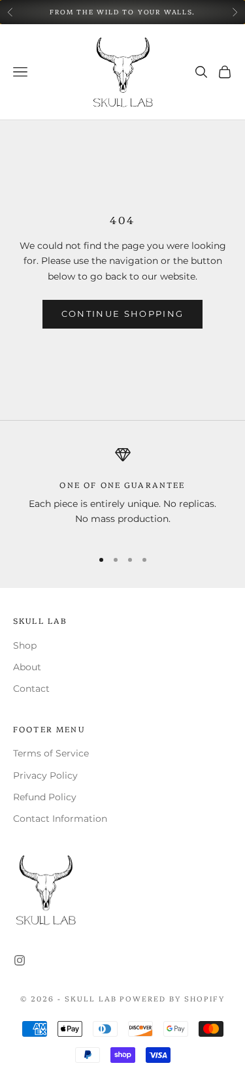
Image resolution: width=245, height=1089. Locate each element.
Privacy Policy (45, 775)
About (27, 667)
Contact (31, 688)
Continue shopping (122, 313)
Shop (25, 645)
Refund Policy (44, 797)
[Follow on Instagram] (19, 960)
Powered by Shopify (172, 998)
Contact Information (60, 818)
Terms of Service (51, 753)
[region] (122, 492)
